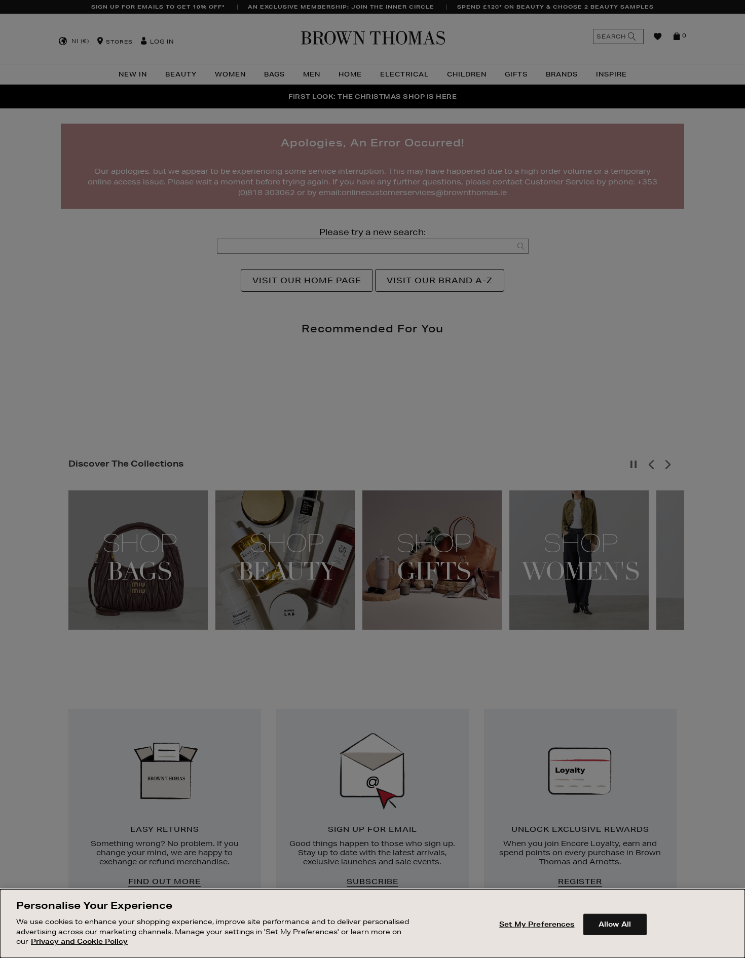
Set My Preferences (536, 923)
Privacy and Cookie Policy (79, 940)
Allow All (615, 923)
